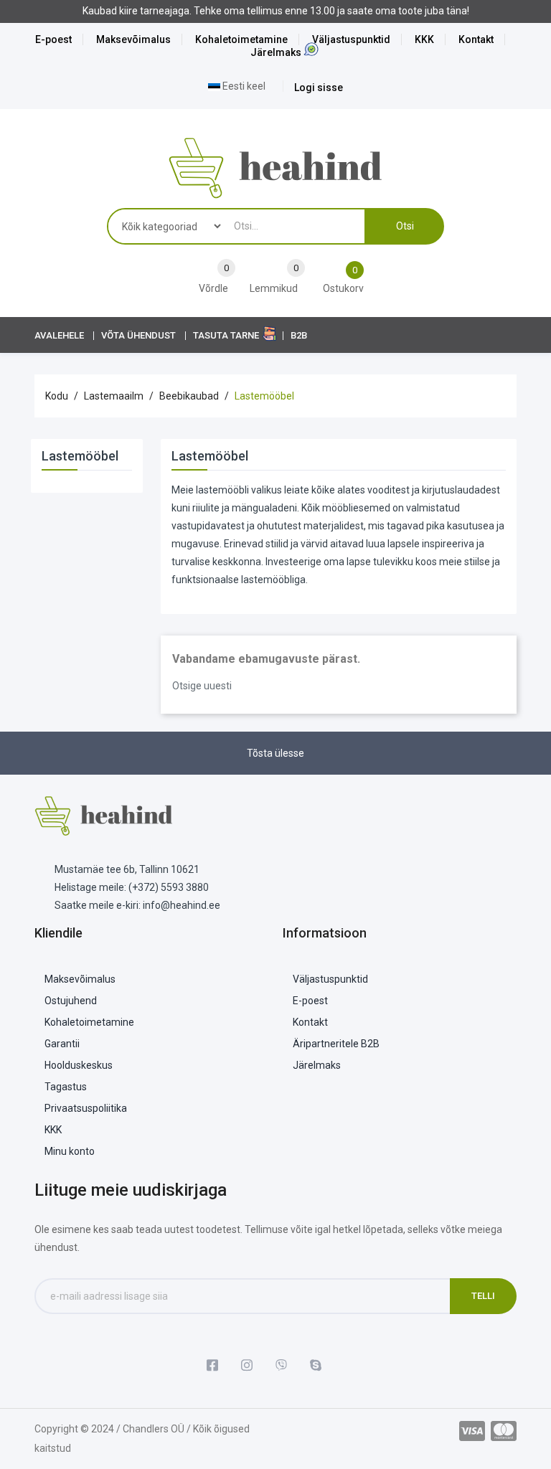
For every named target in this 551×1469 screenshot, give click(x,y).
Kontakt (476, 39)
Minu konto (69, 1151)
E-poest (53, 39)
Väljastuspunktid (351, 39)
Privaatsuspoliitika (85, 1108)
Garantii (62, 1043)
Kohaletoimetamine (241, 39)
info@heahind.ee (181, 905)
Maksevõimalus (133, 39)
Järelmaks (275, 52)
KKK (424, 39)
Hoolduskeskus (78, 1065)
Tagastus (65, 1086)
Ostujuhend (70, 1000)
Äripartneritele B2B (336, 1043)
